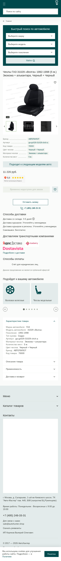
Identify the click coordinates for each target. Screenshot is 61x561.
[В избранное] (55, 189)
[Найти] (54, 11)
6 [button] (37, 309)
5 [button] (34, 309)
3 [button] (29, 309)
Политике (7, 556)
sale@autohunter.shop (13, 524)
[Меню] (4, 4)
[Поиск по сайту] (30, 11)
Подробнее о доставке (14, 253)
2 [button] (26, 309)
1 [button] (23, 309)
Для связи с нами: (12, 521)
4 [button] (31, 309)
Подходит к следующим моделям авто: (30, 164)
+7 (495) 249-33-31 (32, 208)
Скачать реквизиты (12, 528)
